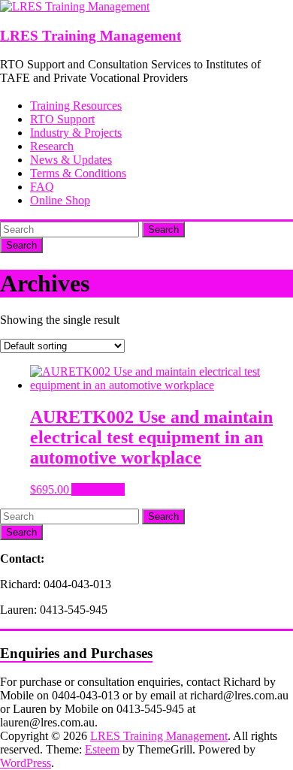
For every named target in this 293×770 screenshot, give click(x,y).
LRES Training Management (90, 36)
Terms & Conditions (78, 173)
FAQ (42, 186)
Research (52, 146)
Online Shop (60, 200)
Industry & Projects (76, 132)
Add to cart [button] (98, 489)
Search (163, 229)
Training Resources (76, 105)
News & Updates (71, 159)
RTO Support (62, 119)
